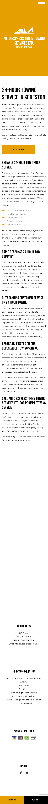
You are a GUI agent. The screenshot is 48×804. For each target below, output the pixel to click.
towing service (32, 234)
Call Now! (19, 149)
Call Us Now (12, 800)
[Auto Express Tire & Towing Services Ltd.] (24, 30)
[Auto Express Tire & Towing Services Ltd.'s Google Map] (27, 773)
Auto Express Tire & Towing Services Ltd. (24, 41)
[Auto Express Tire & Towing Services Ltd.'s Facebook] (21, 773)
